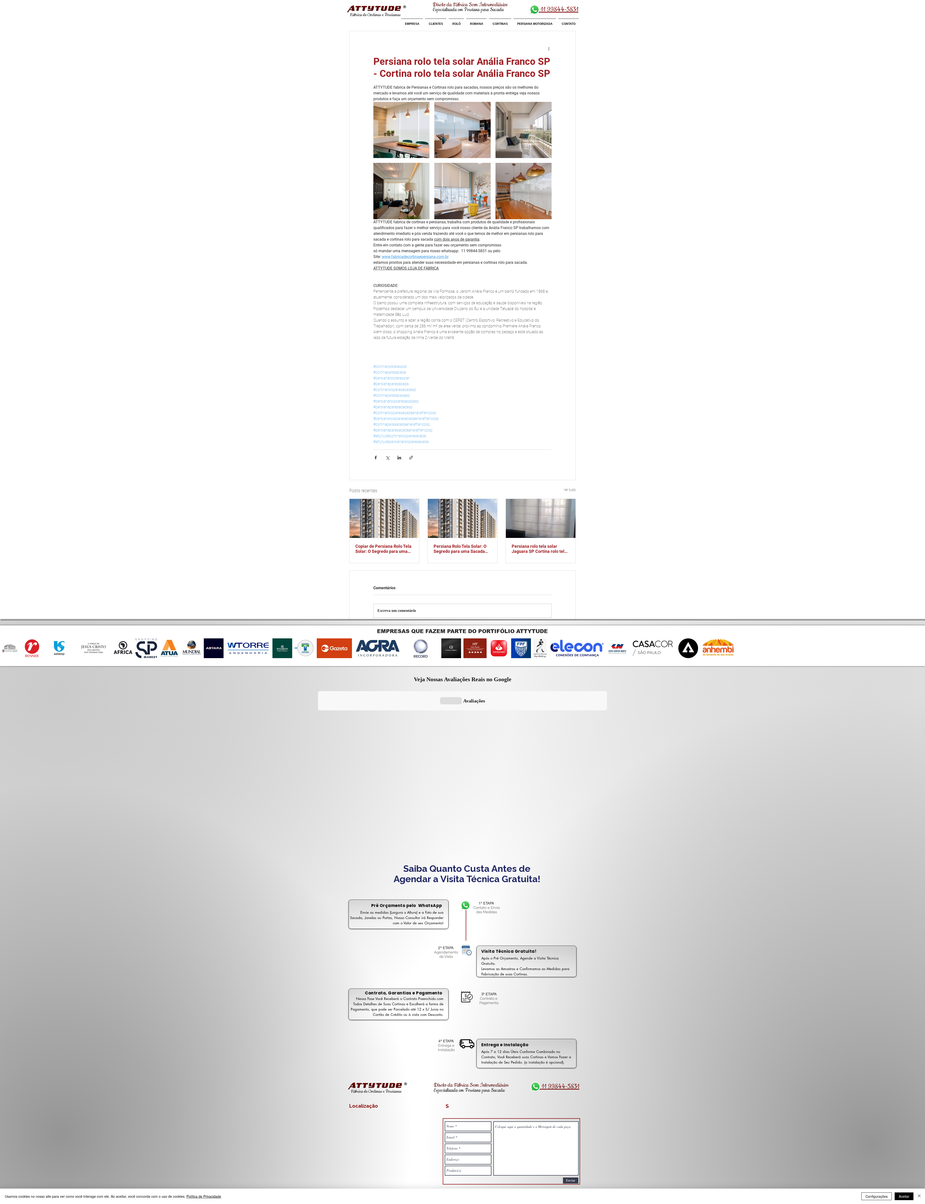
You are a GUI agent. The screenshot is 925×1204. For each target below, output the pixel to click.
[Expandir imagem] (401, 130)
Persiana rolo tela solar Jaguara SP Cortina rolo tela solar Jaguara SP (539, 549)
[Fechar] (919, 1196)
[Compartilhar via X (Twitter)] (387, 457)
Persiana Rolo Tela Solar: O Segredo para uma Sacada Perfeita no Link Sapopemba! (462, 549)
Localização (363, 1106)
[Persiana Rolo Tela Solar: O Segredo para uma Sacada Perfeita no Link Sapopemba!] (462, 518)
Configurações (877, 1196)
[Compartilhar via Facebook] (375, 457)
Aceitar (904, 1196)
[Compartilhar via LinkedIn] (399, 457)
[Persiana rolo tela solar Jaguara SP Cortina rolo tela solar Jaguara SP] (540, 518)
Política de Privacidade (203, 1196)
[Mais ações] (549, 48)
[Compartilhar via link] (411, 457)
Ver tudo (569, 490)
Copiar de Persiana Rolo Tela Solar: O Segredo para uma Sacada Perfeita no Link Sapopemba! (383, 549)
